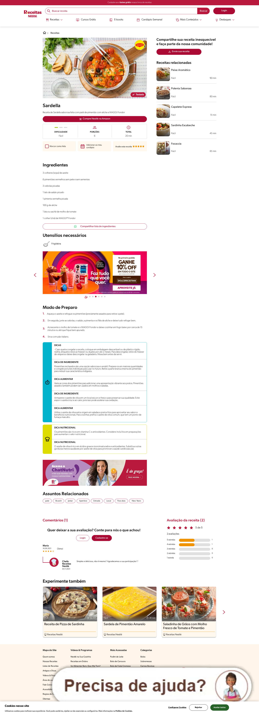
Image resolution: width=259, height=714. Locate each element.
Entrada (96, 501)
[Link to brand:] (140, 45)
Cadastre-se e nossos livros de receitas (130, 2)
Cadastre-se (101, 538)
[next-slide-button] (154, 275)
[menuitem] (54, 21)
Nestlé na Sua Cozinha (81, 657)
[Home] (44, 34)
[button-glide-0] (90, 296)
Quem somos (49, 657)
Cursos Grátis (88, 19)
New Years (136, 501)
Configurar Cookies (177, 707)
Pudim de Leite (116, 657)
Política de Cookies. (124, 711)
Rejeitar (198, 707)
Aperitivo (83, 501)
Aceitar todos (220, 707)
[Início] (33, 14)
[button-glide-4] (102, 296)
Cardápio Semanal (151, 19)
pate (47, 501)
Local (108, 501)
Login (83, 538)
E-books (118, 19)
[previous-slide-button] (35, 275)
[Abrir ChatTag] (152, 686)
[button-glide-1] (93, 296)
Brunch (58, 501)
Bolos (142, 657)
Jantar (70, 501)
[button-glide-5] (105, 296)
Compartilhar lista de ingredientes (98, 226)
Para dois (121, 501)
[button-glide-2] (96, 296)
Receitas (55, 33)
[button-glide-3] (99, 296)
